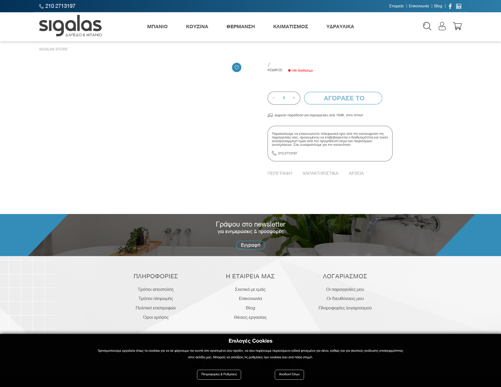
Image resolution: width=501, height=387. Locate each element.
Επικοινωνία (419, 6)
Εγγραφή (250, 245)
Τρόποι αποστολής (156, 289)
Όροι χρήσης (156, 317)
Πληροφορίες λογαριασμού (345, 307)
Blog (438, 6)
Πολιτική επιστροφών (156, 307)
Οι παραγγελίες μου (345, 289)
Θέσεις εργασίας (250, 317)
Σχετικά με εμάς (250, 289)
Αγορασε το (343, 98)
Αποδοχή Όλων (289, 374)
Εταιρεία (396, 6)
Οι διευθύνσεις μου (345, 298)
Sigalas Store (53, 49)
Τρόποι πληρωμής (156, 298)
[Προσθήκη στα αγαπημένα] (236, 67)
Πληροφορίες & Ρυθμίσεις (219, 374)
